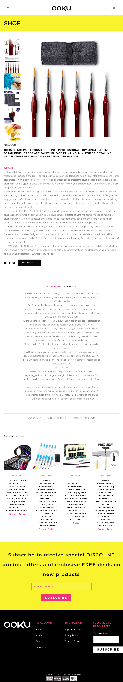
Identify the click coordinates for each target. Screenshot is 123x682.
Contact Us (41, 647)
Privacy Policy (71, 635)
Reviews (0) (69, 287)
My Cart (39, 635)
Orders (39, 641)
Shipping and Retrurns (75, 629)
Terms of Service (72, 641)
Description (53, 287)
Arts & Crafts (10, 145)
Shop (38, 629)
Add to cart (29, 263)
